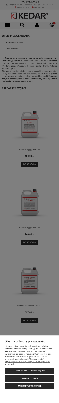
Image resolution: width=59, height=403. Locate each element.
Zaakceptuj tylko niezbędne (29, 371)
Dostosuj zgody (29, 378)
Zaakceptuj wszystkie (30, 386)
